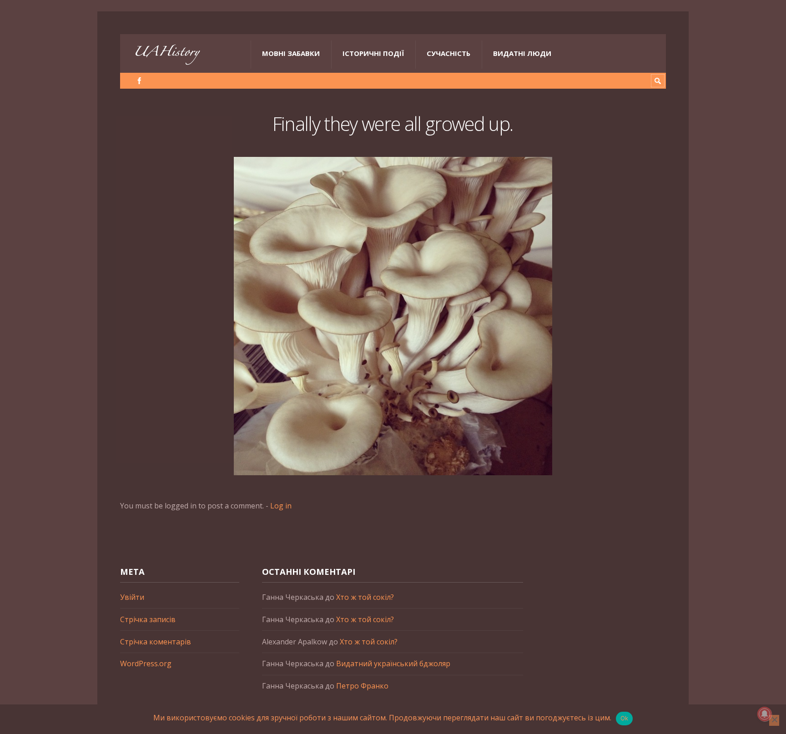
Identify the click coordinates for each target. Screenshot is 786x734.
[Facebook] (139, 81)
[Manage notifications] (764, 714)
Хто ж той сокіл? (365, 597)
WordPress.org (145, 664)
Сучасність (448, 53)
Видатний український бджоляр (393, 664)
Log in (281, 506)
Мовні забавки (291, 53)
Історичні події (373, 53)
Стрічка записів (148, 619)
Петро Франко (362, 686)
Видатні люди (522, 53)
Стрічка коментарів (155, 642)
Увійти (132, 597)
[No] (774, 720)
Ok (624, 718)
